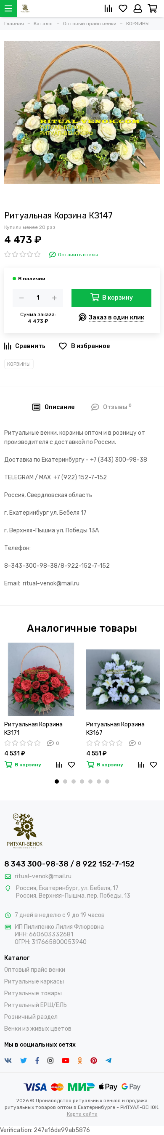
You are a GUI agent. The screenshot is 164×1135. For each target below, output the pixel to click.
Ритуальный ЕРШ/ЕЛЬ (35, 1005)
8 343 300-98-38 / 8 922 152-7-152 (69, 864)
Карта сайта (82, 1114)
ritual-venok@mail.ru (43, 876)
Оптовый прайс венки (34, 969)
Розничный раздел (31, 1017)
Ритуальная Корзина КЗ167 (115, 728)
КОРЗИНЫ (19, 364)
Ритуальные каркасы (34, 981)
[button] (57, 781)
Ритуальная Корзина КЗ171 (33, 728)
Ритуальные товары (33, 993)
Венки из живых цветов (37, 1028)
